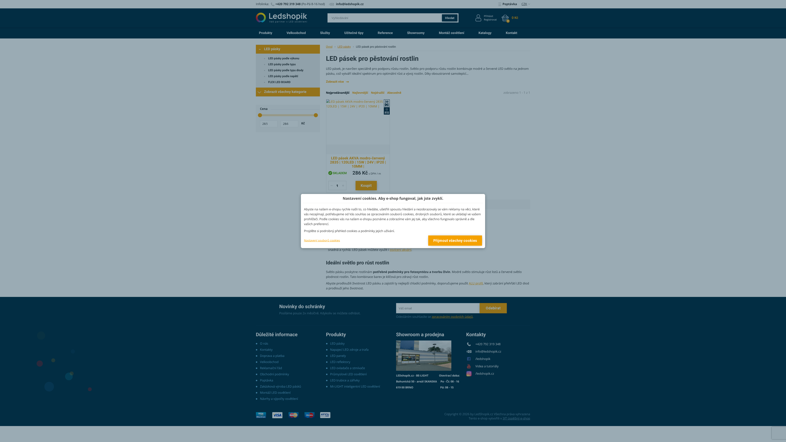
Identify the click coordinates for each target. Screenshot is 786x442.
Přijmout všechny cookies (455, 240)
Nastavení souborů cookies (322, 240)
